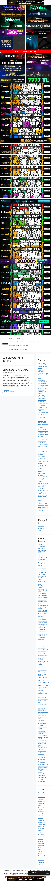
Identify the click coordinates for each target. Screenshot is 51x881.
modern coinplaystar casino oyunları (42, 768)
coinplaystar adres (41, 560)
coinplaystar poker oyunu (42, 687)
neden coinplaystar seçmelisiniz (41, 770)
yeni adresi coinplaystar (42, 776)
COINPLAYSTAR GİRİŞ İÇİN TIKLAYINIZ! (25, 51)
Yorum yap (6, 392)
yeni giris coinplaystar (41, 780)
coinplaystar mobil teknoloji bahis (42, 671)
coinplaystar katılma (41, 646)
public (39, 530)
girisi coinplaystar (41, 754)
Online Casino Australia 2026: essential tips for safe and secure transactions (42, 398)
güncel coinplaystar (41, 761)
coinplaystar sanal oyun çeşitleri (42, 695)
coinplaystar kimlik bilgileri (42, 656)
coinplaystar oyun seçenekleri (42, 675)
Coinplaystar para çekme (43, 683)
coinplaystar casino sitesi (42, 594)
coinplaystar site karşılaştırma (43, 699)
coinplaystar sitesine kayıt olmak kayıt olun (42, 706)
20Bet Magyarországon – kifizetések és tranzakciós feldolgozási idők (24, 341)
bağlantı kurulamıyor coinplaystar (41, 552)
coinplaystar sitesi (42, 702)
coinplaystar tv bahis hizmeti (42, 722)
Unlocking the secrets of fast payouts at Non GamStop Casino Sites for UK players (43, 502)
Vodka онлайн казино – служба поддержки (18, 345)
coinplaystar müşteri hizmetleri (43, 672)
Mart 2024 (40, 830)
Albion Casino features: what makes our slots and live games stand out (43, 373)
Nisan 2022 (41, 862)
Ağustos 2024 (41, 820)
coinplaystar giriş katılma (42, 619)
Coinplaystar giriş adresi (42, 612)
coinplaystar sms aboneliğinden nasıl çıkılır (42, 710)
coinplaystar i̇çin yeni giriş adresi (42, 642)
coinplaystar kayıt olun (41, 653)
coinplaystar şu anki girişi (42, 751)
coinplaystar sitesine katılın (42, 704)
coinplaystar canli (42, 581)
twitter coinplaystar (41, 772)
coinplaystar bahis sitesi (42, 573)
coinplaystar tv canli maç (42, 724)
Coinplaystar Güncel (42, 624)
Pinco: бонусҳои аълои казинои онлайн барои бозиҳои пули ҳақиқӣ (42, 468)
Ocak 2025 (41, 809)
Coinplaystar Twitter (42, 733)
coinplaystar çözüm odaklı (42, 740)
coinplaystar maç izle (43, 661)
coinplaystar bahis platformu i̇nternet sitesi (42, 570)
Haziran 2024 (41, 824)
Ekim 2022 (40, 849)
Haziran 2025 (41, 803)
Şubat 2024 (41, 832)
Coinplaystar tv (41, 720)
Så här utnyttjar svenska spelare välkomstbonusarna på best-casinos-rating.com (43, 424)
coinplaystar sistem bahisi (42, 697)
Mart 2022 (40, 864)
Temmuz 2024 (41, 822)
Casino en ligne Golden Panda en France (18, 349)
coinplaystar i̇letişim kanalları (42, 640)
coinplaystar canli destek (42, 583)
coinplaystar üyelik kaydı (42, 744)
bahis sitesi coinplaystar (42, 549)
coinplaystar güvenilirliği (42, 632)
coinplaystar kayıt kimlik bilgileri (42, 652)
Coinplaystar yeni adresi (43, 738)
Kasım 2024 (41, 813)
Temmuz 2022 (41, 855)
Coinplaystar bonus (41, 578)
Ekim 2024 (40, 816)
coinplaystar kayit (43, 649)
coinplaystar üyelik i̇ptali (42, 742)
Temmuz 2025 (41, 801)
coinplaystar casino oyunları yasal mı (42, 591)
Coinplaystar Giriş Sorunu (15, 370)
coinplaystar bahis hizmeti (42, 568)
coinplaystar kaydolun (41, 648)
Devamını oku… (18, 386)
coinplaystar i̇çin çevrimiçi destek (42, 644)
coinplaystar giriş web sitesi (42, 621)
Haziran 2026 (41, 797)
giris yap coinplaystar (43, 755)
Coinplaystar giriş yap (43, 622)
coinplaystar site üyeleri (42, 708)
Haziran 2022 (41, 858)
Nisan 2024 (41, 828)
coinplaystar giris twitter (42, 607)
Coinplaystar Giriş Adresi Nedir (42, 615)
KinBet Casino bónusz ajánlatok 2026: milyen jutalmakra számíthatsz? (42, 453)
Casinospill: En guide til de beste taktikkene (43, 409)
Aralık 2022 (41, 845)
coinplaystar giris (42, 602)
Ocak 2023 (41, 843)
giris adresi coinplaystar (42, 752)
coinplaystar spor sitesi (42, 715)
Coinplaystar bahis (42, 567)
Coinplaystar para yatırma (42, 679)
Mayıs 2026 (41, 799)
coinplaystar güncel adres (41, 626)
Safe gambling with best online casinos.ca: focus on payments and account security (43, 416)
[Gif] (25, 140)
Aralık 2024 (41, 811)
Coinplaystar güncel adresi (42, 630)
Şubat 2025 (41, 807)
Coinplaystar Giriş (21, 338)
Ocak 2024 (41, 834)
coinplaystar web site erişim (42, 735)
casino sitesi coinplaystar (41, 554)
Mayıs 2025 (41, 805)
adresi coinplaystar (41, 545)
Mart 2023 (40, 839)
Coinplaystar (12, 338)
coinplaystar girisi (43, 605)
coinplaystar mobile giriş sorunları (42, 668)
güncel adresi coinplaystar (42, 758)
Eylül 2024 (40, 818)
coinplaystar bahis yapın (42, 576)
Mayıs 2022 (41, 860)
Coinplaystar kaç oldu (43, 655)
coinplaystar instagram (41, 638)
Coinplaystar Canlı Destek (43, 586)
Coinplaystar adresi (42, 564)
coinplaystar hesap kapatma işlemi (42, 635)
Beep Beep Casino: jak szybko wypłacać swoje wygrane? (43, 446)
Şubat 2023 (41, 841)
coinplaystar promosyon (41, 689)
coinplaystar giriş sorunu (9, 391)
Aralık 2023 (41, 837)
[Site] (25, 86)
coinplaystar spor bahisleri (43, 712)
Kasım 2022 (41, 847)
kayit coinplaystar (43, 764)
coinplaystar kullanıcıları (41, 659)
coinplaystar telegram (41, 718)
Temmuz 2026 (41, 795)
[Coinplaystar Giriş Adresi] (5, 343)
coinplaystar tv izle (42, 730)
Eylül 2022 (40, 851)
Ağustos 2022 (41, 853)
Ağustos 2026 (41, 792)
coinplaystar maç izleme (42, 663)
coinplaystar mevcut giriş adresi (42, 666)
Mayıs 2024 (41, 826)
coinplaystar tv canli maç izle (42, 727)
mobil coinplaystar (43, 766)
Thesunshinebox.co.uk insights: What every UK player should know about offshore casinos (43, 493)
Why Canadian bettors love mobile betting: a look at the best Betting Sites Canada (43, 439)
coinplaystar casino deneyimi (42, 589)
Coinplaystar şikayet (42, 748)
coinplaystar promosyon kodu (42, 692)
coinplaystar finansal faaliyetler (43, 597)
